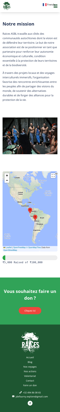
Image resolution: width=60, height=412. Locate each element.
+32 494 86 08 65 (31, 392)
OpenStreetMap (10, 250)
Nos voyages (30, 366)
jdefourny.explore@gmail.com (31, 396)
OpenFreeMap (19, 247)
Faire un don (30, 385)
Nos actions (30, 371)
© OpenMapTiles (33, 247)
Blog (30, 362)
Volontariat (30, 375)
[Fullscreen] (53, 175)
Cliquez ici (30, 310)
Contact (30, 380)
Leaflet (8, 247)
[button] (30, 211)
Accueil (30, 357)
